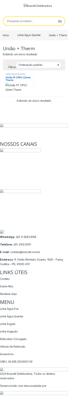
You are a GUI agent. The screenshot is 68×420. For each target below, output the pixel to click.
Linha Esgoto (7, 323)
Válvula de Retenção (12, 346)
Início (6, 35)
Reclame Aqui (8, 293)
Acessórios (7, 354)
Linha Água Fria (9, 308)
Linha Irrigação (9, 331)
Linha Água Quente (29, 35)
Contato (5, 278)
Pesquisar (60, 21)
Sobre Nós (6, 286)
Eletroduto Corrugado (13, 339)
